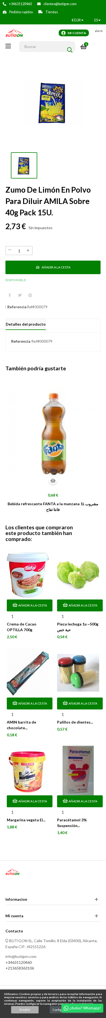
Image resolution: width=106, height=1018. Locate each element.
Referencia (16, 307)
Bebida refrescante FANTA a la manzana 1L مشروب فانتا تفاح (53, 506)
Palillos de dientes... (75, 722)
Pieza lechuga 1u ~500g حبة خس (77, 627)
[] (53, 480)
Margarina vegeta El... (26, 820)
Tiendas (51, 12)
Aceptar (24, 1009)
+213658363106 (19, 968)
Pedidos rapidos (21, 12)
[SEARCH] (70, 46)
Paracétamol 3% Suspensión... (72, 823)
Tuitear (20, 295)
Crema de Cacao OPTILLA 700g (21, 627)
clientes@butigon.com (60, 4)
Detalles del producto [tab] (26, 324)
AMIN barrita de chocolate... (21, 725)
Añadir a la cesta (55, 267)
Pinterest (30, 295)
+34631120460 (20, 4)
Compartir (9, 295)
